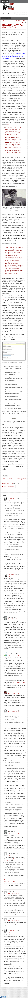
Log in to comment (8, 490)
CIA (13, 486)
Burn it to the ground (8, 486)
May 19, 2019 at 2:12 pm (13, 855)
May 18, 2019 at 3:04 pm (13, 500)
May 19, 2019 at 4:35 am (13, 711)
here (4, 240)
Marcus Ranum (12, 574)
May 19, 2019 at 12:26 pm (14, 833)
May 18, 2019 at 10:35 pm (14, 619)
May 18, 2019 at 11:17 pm (14, 655)
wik (8, 124)
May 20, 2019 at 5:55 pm (13, 893)
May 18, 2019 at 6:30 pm (13, 576)
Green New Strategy (8, 20)
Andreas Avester (12, 498)
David (5, 880)
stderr (10, 58)
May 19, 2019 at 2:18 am (13, 693)
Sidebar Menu (6, 18)
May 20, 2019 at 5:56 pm (13, 920)
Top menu (5, 1)
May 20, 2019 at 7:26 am (10, 881)
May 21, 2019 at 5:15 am (13, 932)
